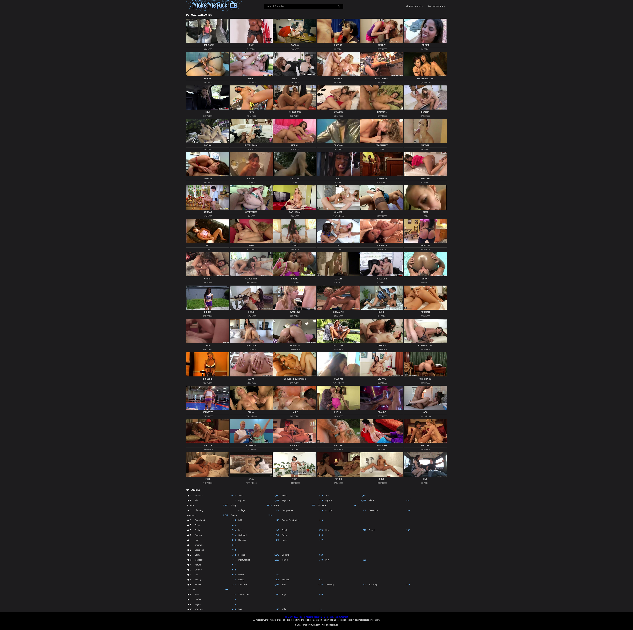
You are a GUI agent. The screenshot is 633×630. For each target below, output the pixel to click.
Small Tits (258, 584)
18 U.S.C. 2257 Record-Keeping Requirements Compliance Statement (316, 617)
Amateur (215, 495)
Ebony (215, 525)
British (294, 505)
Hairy (215, 540)
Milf (345, 560)
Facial (215, 530)
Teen (215, 594)
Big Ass (258, 500)
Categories (438, 6)
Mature (302, 560)
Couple (345, 510)
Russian (302, 580)
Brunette (338, 505)
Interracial (215, 545)
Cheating (215, 510)
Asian (302, 495)
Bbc (215, 500)
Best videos (415, 6)
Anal (258, 495)
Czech (251, 515)
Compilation (302, 510)
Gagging (215, 535)
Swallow (207, 589)
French (389, 530)
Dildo (258, 520)
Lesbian (258, 555)
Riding (258, 580)
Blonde (207, 505)
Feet (258, 530)
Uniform (215, 599)
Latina (215, 555)
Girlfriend (258, 535)
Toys (302, 594)
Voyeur (215, 604)
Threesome (258, 594)
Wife (302, 609)
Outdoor (215, 570)
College (258, 510)
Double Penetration (302, 520)
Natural (215, 565)
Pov (215, 575)
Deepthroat (215, 520)
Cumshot (207, 515)
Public (258, 575)
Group (302, 535)
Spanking (345, 584)
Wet (258, 609)
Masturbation (258, 560)
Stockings (389, 584)
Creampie (389, 510)
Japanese (215, 550)
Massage (215, 560)
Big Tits (345, 500)
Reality (215, 580)
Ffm (345, 530)
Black (389, 500)
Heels (302, 540)
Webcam (215, 609)
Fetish (302, 530)
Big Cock (302, 500)
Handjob (258, 540)
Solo (302, 584)
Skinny (215, 584)
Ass (345, 495)
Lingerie (302, 555)
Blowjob (251, 505)
